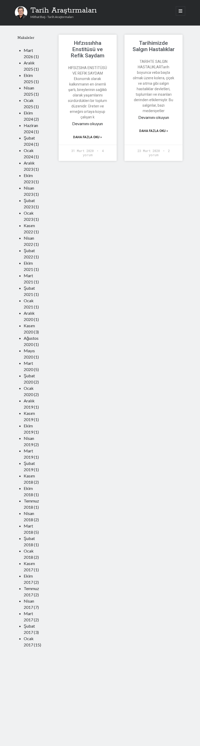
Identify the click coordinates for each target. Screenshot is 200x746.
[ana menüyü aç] (180, 11)
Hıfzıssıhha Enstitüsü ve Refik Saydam (87, 49)
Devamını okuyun (87, 123)
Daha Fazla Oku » (87, 137)
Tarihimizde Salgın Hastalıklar (154, 46)
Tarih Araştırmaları (63, 10)
